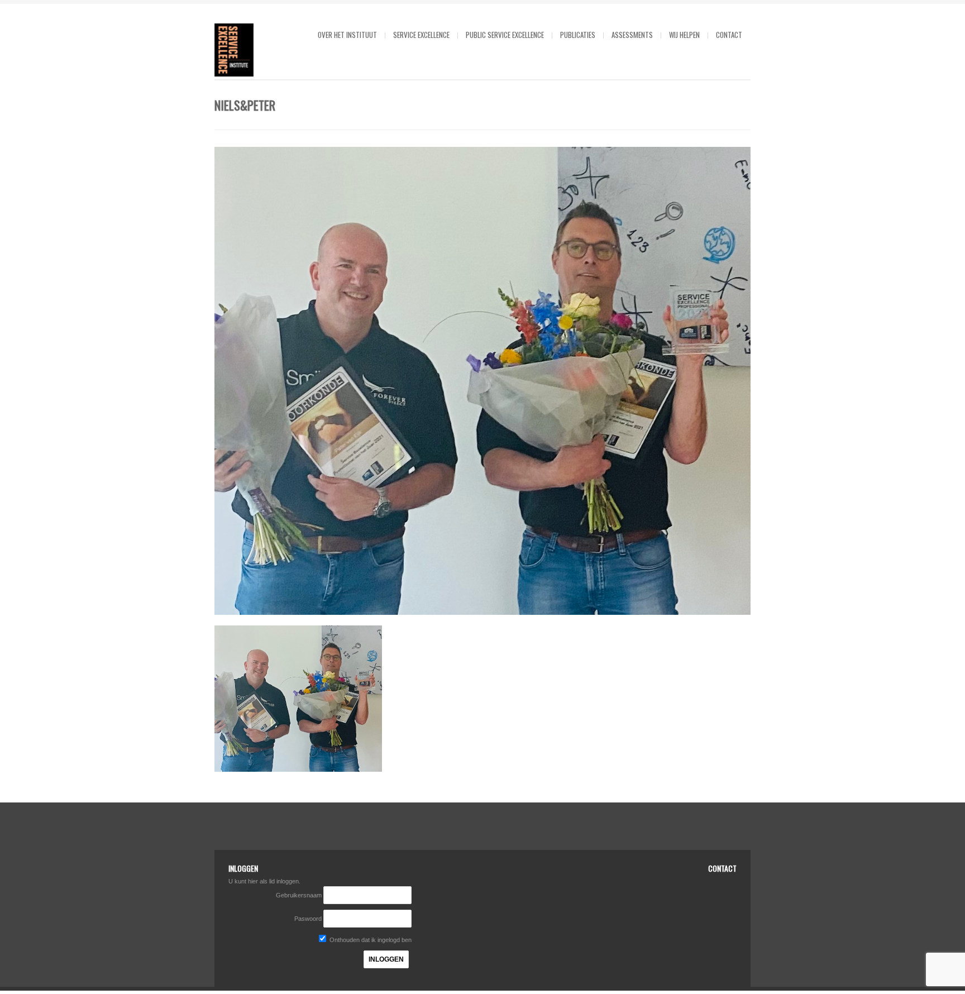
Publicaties (577, 34)
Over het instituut (347, 34)
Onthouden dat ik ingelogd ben (370, 939)
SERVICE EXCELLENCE (421, 34)
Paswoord (308, 918)
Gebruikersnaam (299, 895)
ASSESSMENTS (632, 34)
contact (729, 34)
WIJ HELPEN (684, 34)
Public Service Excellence (505, 34)
